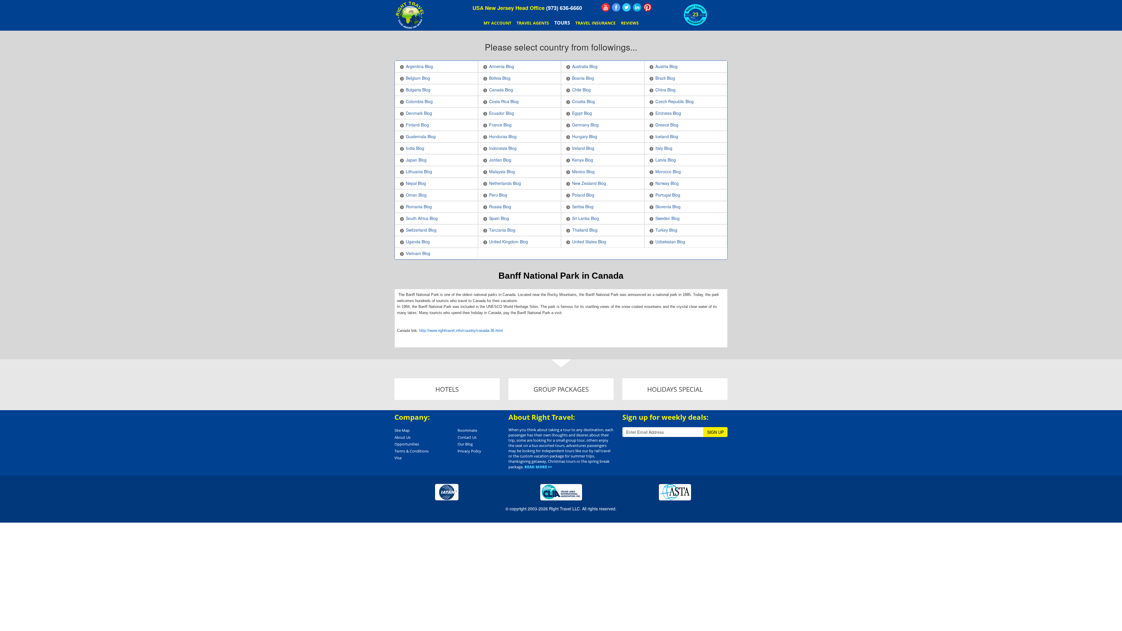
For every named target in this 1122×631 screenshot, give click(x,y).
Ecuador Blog (501, 113)
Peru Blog (498, 195)
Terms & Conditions (411, 451)
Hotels (447, 389)
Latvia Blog (665, 160)
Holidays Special (675, 389)
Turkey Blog (666, 230)
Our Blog (465, 444)
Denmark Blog (419, 113)
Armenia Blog (501, 66)
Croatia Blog (583, 101)
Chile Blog (581, 90)
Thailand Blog (585, 230)
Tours (562, 23)
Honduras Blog (503, 136)
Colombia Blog (419, 101)
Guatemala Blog (421, 136)
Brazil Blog (665, 78)
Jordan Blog (500, 160)
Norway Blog (667, 183)
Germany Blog (585, 125)
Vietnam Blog (418, 253)
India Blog (415, 148)
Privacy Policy (469, 451)
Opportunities (406, 444)
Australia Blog (585, 66)
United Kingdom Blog (508, 242)
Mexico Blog (583, 171)
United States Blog (589, 242)
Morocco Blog (668, 171)
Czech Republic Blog (674, 101)
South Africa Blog (422, 218)
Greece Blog (666, 125)
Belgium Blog (418, 78)
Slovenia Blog (668, 206)
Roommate (467, 430)
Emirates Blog (668, 113)
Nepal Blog (416, 183)
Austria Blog (666, 66)
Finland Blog (417, 125)
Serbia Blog (582, 206)
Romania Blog (419, 206)
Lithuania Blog (419, 171)
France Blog (500, 125)
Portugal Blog (667, 195)
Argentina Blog (419, 66)
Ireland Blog (583, 148)
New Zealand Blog (589, 183)
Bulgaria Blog (418, 90)
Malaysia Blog (502, 171)
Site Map (402, 430)
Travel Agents (533, 23)
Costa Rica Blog (504, 101)
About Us (402, 437)
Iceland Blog (666, 136)
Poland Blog (583, 195)
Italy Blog (663, 148)
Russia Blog (500, 206)
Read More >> (538, 466)
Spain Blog (499, 218)
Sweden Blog (667, 218)
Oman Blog (416, 195)
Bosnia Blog (583, 78)
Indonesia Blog (503, 148)
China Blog (665, 90)
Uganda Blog (418, 242)
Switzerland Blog (421, 230)
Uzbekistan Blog (670, 242)
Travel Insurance (595, 23)
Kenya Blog (582, 160)
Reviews (630, 23)
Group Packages (561, 389)
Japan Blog (416, 160)
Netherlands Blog (505, 183)
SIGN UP (715, 432)
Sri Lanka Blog (585, 218)
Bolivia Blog (499, 78)
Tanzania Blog (502, 230)
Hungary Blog (584, 136)
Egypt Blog (582, 113)
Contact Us (467, 437)
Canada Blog (501, 90)
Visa (397, 457)
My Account (497, 23)
